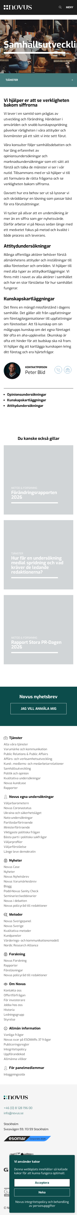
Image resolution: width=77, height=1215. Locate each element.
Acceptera (42, 1183)
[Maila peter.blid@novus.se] (67, 370)
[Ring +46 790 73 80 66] (58, 370)
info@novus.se (14, 1113)
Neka (42, 1192)
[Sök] (59, 7)
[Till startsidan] (18, 7)
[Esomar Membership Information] (27, 1141)
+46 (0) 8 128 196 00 (18, 1108)
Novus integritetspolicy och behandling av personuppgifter (42, 1204)
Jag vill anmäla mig (38, 708)
